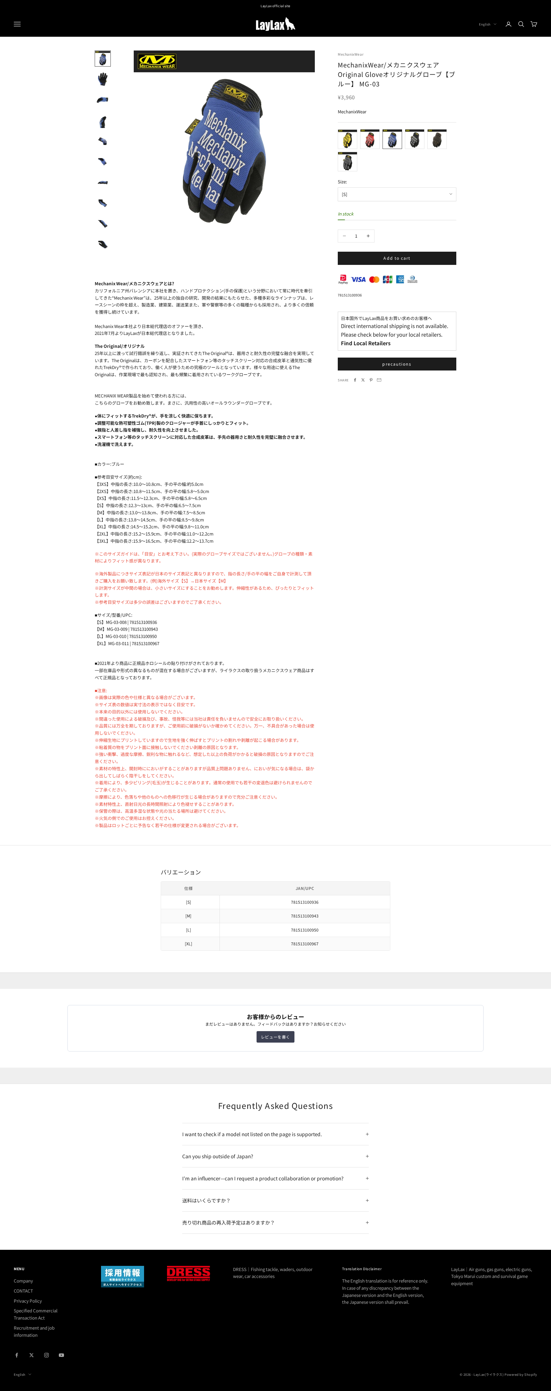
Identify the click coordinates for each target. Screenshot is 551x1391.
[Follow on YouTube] (61, 1355)
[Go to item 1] (103, 59)
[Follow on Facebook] (17, 1355)
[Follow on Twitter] (31, 1355)
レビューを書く (275, 1037)
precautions (397, 364)
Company (23, 1281)
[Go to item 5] (103, 141)
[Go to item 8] (103, 203)
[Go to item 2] (103, 79)
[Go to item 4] (103, 120)
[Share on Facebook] (355, 380)
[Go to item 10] (103, 244)
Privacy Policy (28, 1301)
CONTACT (23, 1291)
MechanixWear (351, 54)
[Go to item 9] (103, 224)
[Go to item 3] (103, 100)
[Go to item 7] (103, 182)
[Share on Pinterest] (371, 380)
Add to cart (396, 258)
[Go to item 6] (103, 162)
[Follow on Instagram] (46, 1355)
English (485, 24)
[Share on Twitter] (363, 380)
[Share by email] (379, 380)
